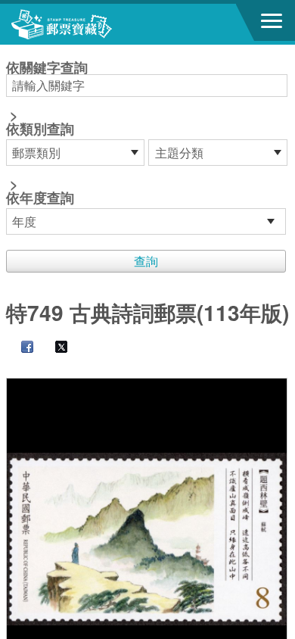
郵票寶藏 (94, 24)
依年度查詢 (40, 197)
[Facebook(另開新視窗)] (19, 348)
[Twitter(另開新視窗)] (53, 348)
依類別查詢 (40, 129)
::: (10, 51)
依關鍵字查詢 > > (47, 134)
